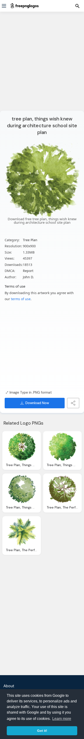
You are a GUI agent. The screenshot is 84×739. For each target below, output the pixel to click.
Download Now (37, 403)
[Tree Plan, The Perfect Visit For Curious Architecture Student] (62, 489)
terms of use (21, 299)
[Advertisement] (42, 64)
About (9, 685)
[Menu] (4, 6)
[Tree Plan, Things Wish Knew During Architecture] (62, 446)
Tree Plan (30, 240)
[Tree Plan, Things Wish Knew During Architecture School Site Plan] (22, 446)
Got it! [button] (42, 730)
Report (28, 270)
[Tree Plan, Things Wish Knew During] (22, 489)
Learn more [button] (61, 719)
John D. (28, 277)
